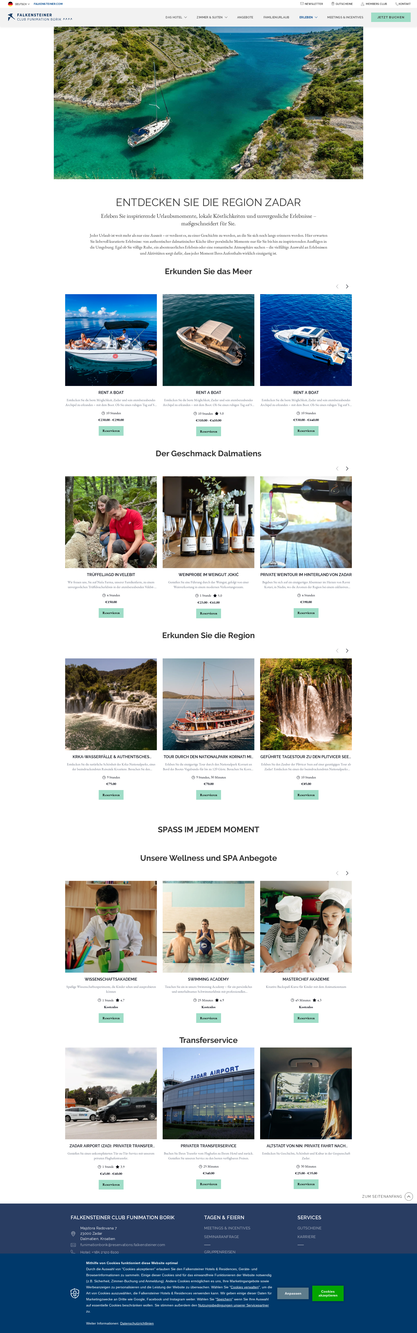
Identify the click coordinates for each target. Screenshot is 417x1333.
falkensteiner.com (48, 4)
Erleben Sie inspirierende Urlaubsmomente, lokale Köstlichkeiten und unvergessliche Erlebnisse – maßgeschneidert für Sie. (208, 219)
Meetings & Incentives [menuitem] (345, 17)
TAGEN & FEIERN (224, 1217)
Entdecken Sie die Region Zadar (208, 202)
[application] (208, 1293)
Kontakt (405, 4)
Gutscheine (344, 4)
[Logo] (41, 17)
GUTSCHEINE (310, 1228)
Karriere (307, 1237)
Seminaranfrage (221, 1237)
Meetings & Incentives (227, 1228)
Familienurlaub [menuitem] (276, 17)
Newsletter (314, 4)
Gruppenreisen (220, 1252)
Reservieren (111, 430)
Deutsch (21, 4)
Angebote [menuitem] (245, 17)
